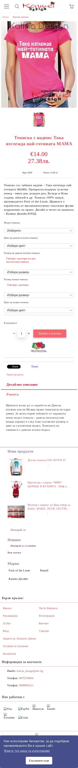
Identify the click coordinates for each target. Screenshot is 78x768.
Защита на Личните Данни (19, 638)
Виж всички (14, 552)
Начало (6, 17)
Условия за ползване (15, 646)
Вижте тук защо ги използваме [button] (27, 750)
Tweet (34, 366)
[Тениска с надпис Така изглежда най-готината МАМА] (39, 106)
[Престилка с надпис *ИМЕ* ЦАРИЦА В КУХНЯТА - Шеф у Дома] (16, 489)
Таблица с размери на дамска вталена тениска (20, 260)
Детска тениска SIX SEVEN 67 (47, 460)
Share (15, 366)
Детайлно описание (22, 384)
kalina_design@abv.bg (30, 671)
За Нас (7, 623)
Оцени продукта (15, 374)
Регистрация (46, 615)
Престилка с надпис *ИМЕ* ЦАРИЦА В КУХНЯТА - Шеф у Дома (47, 484)
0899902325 (26, 685)
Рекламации (10, 615)
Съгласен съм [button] (39, 760)
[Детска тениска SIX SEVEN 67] (16, 466)
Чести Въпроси (48, 608)
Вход (6, 631)
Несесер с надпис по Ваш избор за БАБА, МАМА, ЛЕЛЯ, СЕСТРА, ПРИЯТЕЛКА (49, 507)
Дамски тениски (20, 17)
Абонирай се (18, 530)
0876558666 (26, 678)
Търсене (44, 631)
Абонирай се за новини (23, 545)
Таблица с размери (18, 285)
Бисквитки (9, 653)
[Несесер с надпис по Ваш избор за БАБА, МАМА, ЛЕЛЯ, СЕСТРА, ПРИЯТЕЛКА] (16, 511)
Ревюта (12, 394)
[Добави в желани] (68, 321)
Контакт (44, 623)
